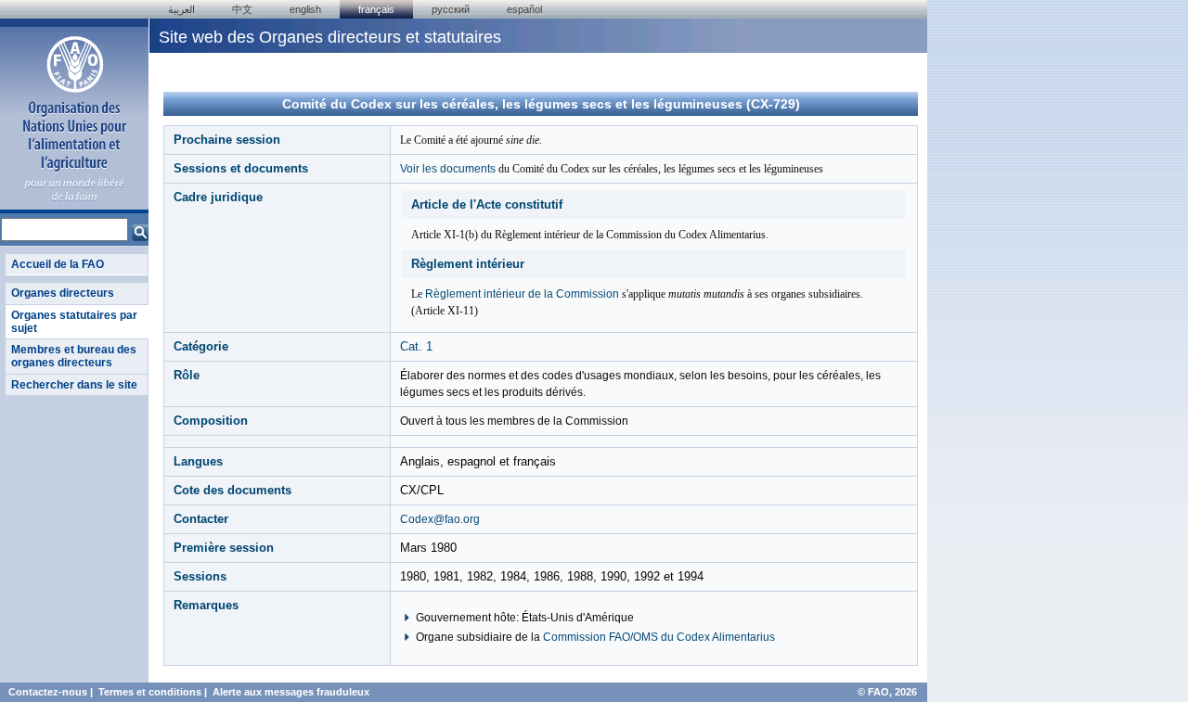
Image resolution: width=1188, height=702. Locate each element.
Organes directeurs (62, 293)
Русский (451, 9)
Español (524, 9)
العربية (181, 9)
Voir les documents (448, 168)
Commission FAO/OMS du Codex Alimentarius (659, 637)
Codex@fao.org (440, 519)
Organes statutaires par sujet (74, 322)
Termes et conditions (149, 691)
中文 (242, 9)
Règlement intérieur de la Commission (522, 293)
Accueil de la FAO (57, 264)
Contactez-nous (47, 691)
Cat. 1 (416, 346)
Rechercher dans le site (74, 384)
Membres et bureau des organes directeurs (73, 356)
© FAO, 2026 (887, 691)
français (376, 9)
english (305, 9)
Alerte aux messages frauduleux (291, 691)
